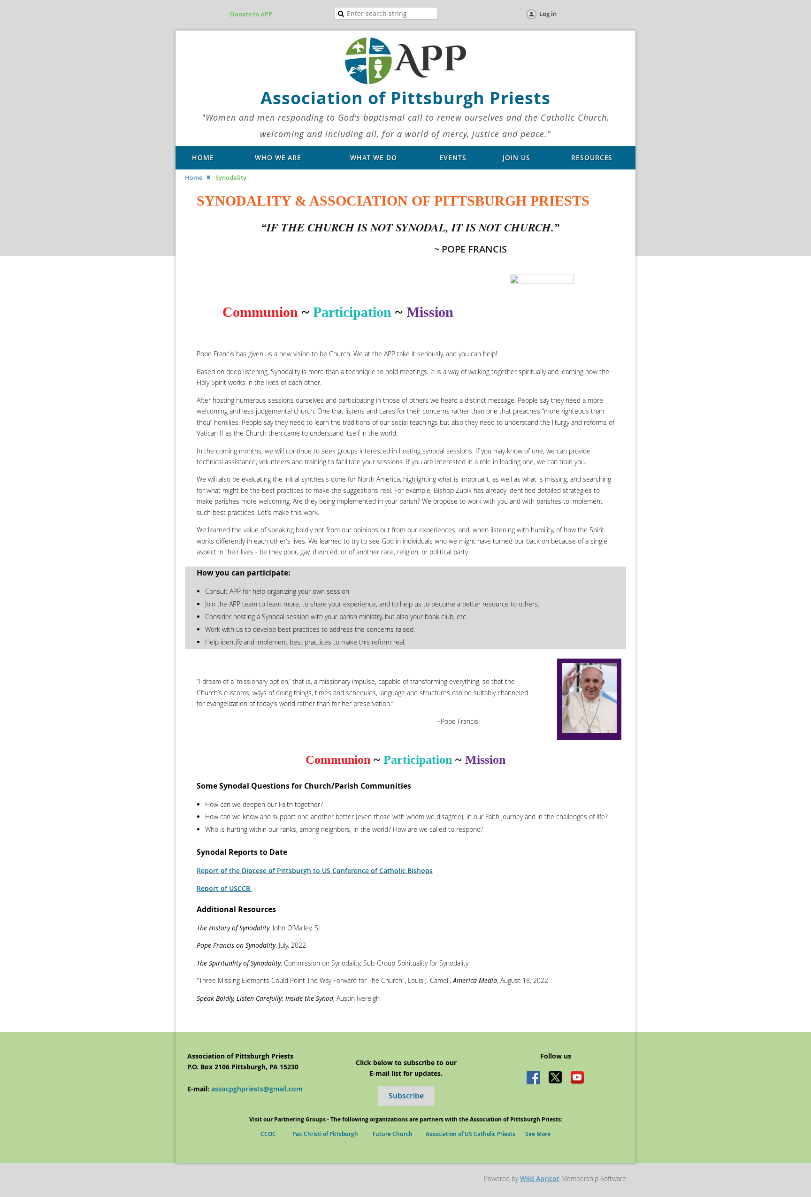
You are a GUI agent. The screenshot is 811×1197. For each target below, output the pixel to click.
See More (538, 1134)
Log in (548, 13)
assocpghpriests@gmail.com (256, 1088)
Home (193, 177)
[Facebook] (534, 1078)
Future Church (393, 1134)
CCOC (270, 1134)
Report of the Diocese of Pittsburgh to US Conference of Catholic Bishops (315, 870)
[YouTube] (577, 1078)
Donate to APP (251, 14)
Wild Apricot (539, 1178)
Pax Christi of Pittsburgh (325, 1134)
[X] (555, 1078)
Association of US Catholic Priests (470, 1134)
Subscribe (406, 1095)
